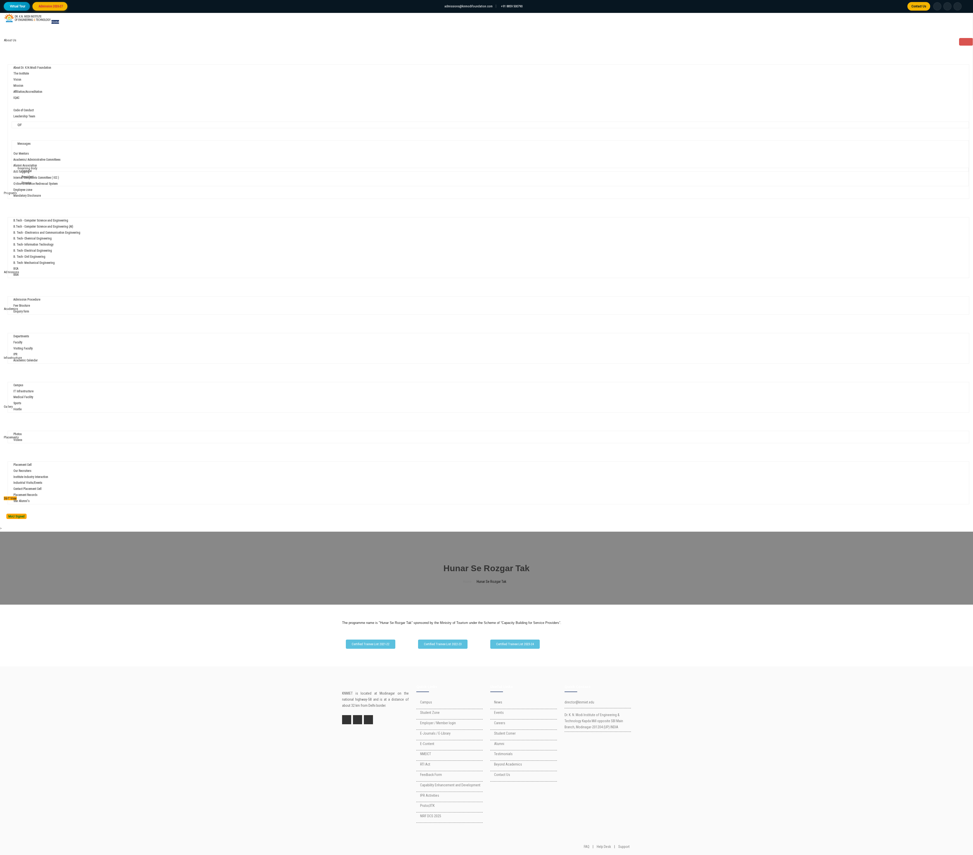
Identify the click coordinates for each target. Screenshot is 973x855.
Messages (24, 143)
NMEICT (425, 754)
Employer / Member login (438, 723)
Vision (17, 79)
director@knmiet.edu (579, 702)
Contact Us (918, 6)
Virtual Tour (17, 6)
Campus (18, 385)
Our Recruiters (22, 471)
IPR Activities (429, 795)
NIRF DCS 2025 (430, 816)
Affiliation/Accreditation (27, 92)
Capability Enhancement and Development (450, 785)
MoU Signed (16, 516)
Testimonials (503, 754)
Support (624, 847)
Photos (17, 434)
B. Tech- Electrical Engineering (32, 250)
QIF (19, 125)
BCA (15, 268)
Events (499, 713)
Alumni (499, 744)
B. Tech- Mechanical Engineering (34, 263)
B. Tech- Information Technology (33, 244)
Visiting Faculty (23, 348)
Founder (27, 171)
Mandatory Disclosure (27, 195)
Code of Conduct (23, 110)
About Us (10, 40)
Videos (17, 440)
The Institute (21, 73)
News (498, 702)
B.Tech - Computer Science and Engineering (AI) (43, 226)
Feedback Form (431, 775)
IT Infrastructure (23, 391)
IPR (15, 354)
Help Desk (604, 847)
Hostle (17, 409)
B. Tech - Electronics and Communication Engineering (46, 232)
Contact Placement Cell (27, 489)
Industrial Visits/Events (27, 483)
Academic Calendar (25, 360)
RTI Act (425, 764)
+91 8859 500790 (511, 6)
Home (55, 22)
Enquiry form (21, 311)
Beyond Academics (508, 764)
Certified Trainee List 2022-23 (443, 644)
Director (26, 183)
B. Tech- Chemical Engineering (32, 238)
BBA (15, 274)
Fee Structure (21, 305)
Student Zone (430, 713)
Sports (17, 403)
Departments (21, 336)
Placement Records (25, 495)
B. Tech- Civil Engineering (29, 256)
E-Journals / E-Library (435, 733)
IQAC (16, 98)
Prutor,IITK (427, 806)
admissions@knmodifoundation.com (468, 6)
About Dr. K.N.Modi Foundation (32, 67)
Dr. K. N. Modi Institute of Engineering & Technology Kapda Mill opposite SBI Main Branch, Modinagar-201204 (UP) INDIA (594, 721)
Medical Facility (23, 397)
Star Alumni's (21, 501)
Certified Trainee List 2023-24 (515, 644)
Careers (499, 723)
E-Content (427, 744)
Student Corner (505, 733)
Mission (18, 85)
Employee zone (22, 190)
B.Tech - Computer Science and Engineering (40, 220)
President (27, 177)
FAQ (586, 847)
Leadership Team (24, 116)
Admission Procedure (26, 299)
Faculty (17, 342)
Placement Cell (22, 465)
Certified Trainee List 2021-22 (370, 644)
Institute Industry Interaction (30, 477)
